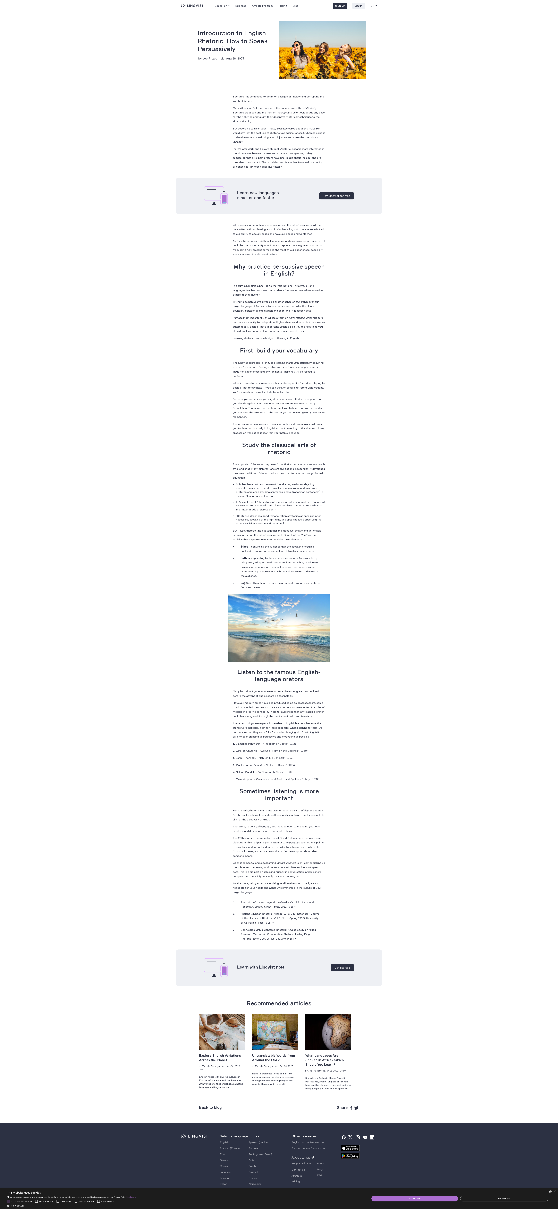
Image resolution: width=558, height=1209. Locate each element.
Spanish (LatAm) (258, 1142)
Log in (359, 5)
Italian (223, 1183)
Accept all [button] (414, 1198)
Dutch (252, 1160)
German (224, 1160)
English (224, 1142)
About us (296, 1175)
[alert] (279, 1198)
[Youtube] (365, 1137)
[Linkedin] (372, 1137)
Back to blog (210, 1107)
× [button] (555, 1192)
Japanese (225, 1172)
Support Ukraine (301, 1163)
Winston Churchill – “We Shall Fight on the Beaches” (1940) (271, 750)
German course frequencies (308, 1148)
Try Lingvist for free (336, 196)
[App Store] (350, 1149)
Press (320, 1163)
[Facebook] (344, 1137)
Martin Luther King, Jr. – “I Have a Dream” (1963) (265, 764)
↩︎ (295, 906)
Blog (295, 5)
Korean (224, 1177)
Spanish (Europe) (230, 1148)
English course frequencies (307, 1142)
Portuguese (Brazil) (260, 1154)
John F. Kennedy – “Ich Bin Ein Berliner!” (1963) (264, 757)
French (224, 1154)
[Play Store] (350, 1156)
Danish (253, 1177)
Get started (342, 967)
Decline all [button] (504, 1198)
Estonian (254, 1148)
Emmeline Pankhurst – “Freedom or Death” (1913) (266, 743)
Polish (252, 1166)
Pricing (283, 5)
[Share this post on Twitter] (356, 1108)
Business (240, 5)
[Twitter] (350, 1137)
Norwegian (255, 1183)
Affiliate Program (262, 5)
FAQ (319, 1175)
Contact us (298, 1169)
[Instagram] (358, 1137)
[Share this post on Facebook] (351, 1108)
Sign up (340, 5)
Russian (224, 1166)
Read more (131, 1197)
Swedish (254, 1172)
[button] (71, 1205)
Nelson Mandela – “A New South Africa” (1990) (264, 771)
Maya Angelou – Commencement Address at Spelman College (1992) (277, 779)
